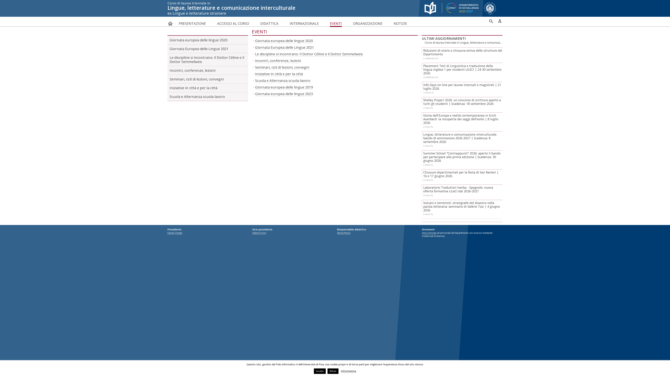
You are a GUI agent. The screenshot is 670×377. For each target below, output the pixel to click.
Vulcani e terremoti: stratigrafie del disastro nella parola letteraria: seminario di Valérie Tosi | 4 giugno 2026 (461, 206)
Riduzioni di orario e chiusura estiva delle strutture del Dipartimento (462, 52)
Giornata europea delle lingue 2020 (198, 40)
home (170, 21)
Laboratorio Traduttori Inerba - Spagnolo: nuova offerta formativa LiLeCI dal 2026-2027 (458, 189)
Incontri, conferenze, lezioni (192, 70)
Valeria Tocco (259, 232)
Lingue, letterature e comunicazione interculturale (231, 8)
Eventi (336, 23)
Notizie (400, 23)
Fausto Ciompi (175, 232)
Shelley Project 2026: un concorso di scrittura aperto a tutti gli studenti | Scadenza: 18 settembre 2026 (462, 102)
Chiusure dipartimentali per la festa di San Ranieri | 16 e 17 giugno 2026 (460, 174)
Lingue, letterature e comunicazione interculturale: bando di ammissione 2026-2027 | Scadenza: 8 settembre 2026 (460, 138)
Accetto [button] (320, 371)
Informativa (348, 371)
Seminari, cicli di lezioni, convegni (197, 79)
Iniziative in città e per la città (193, 88)
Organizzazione (367, 23)
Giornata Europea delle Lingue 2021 (199, 48)
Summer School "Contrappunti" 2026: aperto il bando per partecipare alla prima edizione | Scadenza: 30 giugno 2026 (462, 157)
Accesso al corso (233, 23)
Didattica (269, 23)
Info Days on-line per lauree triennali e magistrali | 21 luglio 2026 (462, 87)
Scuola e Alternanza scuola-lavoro (197, 96)
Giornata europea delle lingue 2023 (284, 93)
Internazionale (304, 23)
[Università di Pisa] (492, 14)
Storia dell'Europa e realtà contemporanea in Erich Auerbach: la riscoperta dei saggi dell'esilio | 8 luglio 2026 (460, 119)
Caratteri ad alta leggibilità (499, 20)
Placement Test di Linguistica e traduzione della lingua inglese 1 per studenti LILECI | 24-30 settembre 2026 (462, 69)
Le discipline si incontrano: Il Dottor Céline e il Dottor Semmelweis (207, 59)
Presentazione (192, 23)
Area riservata (429, 232)
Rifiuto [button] (333, 371)
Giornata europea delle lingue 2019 (284, 87)
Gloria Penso (344, 232)
